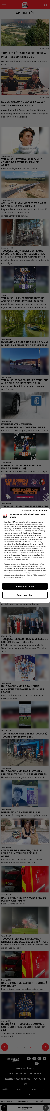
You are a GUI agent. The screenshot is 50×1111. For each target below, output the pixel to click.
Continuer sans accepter (35, 510)
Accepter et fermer (25, 586)
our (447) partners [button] (15, 522)
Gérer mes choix (25, 595)
